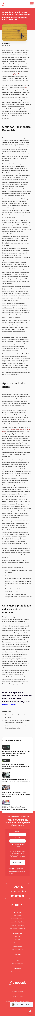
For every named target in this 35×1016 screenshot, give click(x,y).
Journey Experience (17, 925)
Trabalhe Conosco (17, 949)
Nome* (17, 831)
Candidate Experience (17, 919)
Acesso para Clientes (17, 972)
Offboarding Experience (17, 928)
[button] (32, 4)
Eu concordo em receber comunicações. (18, 846)
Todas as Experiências (17, 891)
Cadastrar (17, 862)
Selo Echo (18, 939)
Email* (17, 838)
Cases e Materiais (17, 963)
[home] (2, 4)
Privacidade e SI (17, 946)
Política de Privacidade (17, 856)
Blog (17, 957)
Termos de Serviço (17, 996)
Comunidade (17, 943)
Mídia (17, 960)
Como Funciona (17, 915)
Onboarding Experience (17, 922)
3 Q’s (26, 87)
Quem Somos (17, 936)
